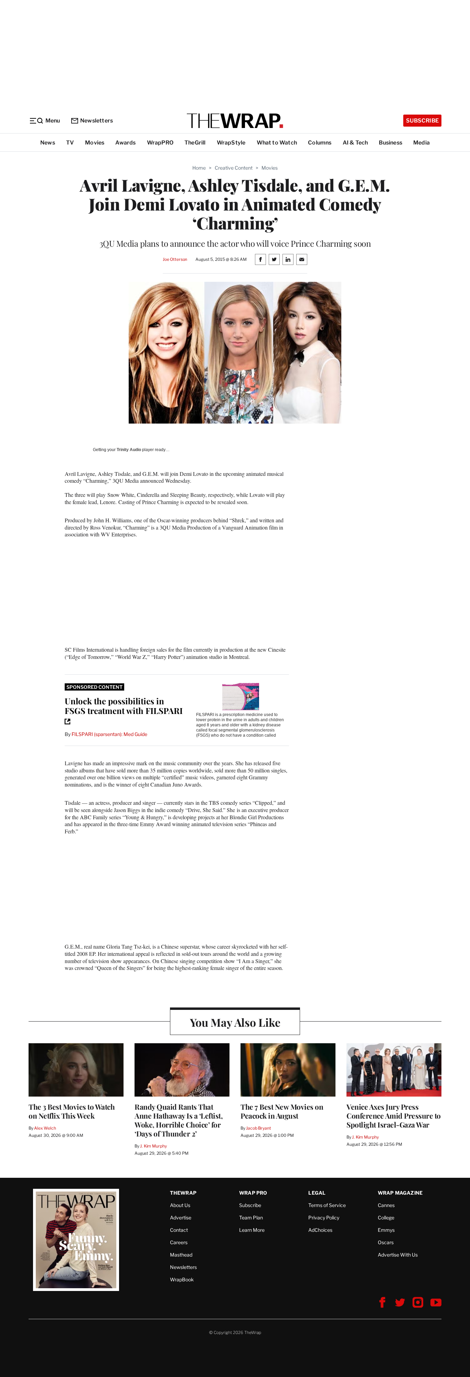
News (47, 142)
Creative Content (234, 168)
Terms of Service (327, 1205)
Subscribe (422, 120)
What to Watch (277, 142)
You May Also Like (235, 1022)
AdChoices (320, 1230)
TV (70, 142)
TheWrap (183, 1193)
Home (199, 168)
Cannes (386, 1205)
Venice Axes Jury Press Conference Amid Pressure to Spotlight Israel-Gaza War (393, 1115)
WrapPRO (160, 142)
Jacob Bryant (258, 1128)
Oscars (386, 1242)
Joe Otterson (175, 259)
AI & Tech (355, 142)
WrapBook (182, 1279)
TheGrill (195, 142)
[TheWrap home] (235, 121)
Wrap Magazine (400, 1193)
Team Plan (251, 1217)
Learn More (252, 1230)
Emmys (386, 1230)
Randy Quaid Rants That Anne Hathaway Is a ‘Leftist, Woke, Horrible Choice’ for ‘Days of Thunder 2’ (179, 1120)
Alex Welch (45, 1128)
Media (421, 142)
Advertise (180, 1217)
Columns (319, 142)
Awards (125, 142)
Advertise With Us (398, 1255)
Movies (94, 142)
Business (390, 142)
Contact (179, 1230)
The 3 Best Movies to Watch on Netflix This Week (72, 1111)
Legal (316, 1193)
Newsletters (96, 120)
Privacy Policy (323, 1217)
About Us (180, 1205)
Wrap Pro (253, 1193)
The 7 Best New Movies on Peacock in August (282, 1111)
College (386, 1217)
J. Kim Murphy (153, 1146)
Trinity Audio (129, 449)
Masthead (181, 1255)
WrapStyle (231, 142)
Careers (179, 1242)
